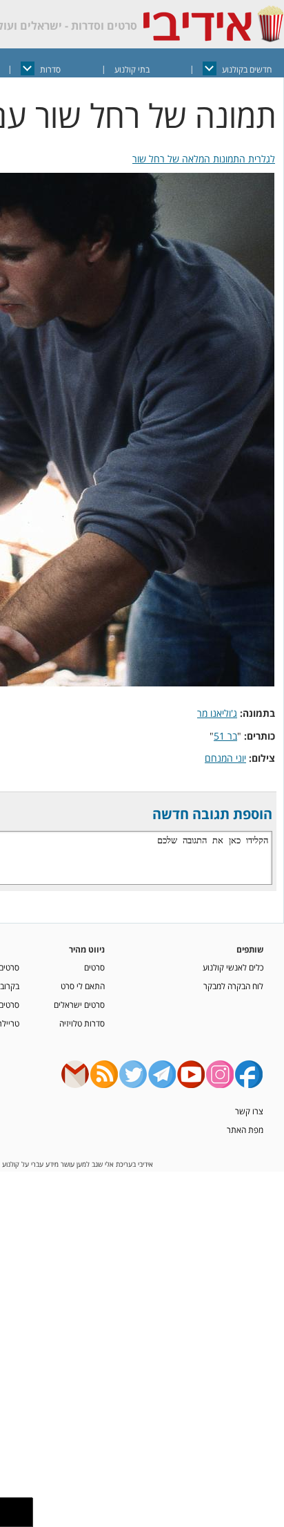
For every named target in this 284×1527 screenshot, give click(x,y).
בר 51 (225, 735)
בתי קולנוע (132, 69)
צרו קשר (249, 1110)
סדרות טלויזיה (82, 1023)
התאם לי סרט (83, 985)
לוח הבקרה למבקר (233, 985)
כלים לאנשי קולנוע (233, 967)
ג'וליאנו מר (217, 713)
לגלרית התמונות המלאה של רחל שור (203, 158)
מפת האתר (245, 1129)
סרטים (94, 967)
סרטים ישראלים (79, 1004)
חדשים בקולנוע (247, 69)
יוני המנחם (225, 758)
